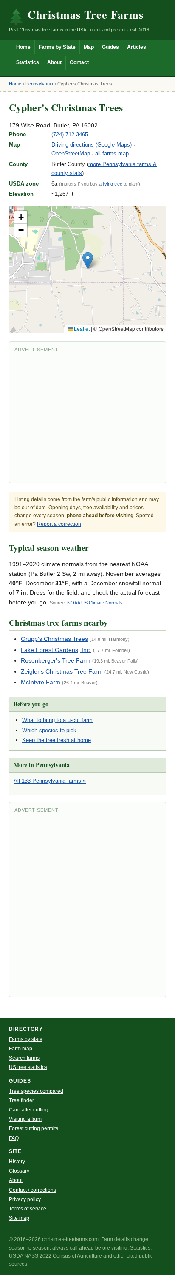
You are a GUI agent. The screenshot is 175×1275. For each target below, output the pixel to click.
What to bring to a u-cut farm (57, 720)
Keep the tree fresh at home (56, 740)
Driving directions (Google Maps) (91, 144)
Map (89, 47)
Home (23, 47)
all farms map (112, 153)
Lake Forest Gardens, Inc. (56, 649)
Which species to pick (49, 730)
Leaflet (81, 328)
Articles (136, 47)
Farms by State (57, 47)
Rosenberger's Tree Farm (55, 660)
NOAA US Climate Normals (95, 602)
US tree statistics (28, 1067)
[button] (87, 260)
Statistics (27, 62)
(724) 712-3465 (69, 134)
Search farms (24, 1058)
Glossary (19, 1171)
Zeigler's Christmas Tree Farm (62, 671)
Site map (19, 1218)
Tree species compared (36, 1091)
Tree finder (21, 1100)
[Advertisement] (87, 417)
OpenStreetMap (70, 153)
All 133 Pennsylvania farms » (50, 781)
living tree (112, 183)
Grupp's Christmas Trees (54, 638)
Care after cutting (28, 1110)
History (17, 1162)
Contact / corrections (32, 1190)
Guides (110, 47)
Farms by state (25, 1039)
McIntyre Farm (40, 682)
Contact (79, 62)
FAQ (14, 1138)
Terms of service (27, 1209)
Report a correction (59, 524)
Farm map (20, 1049)
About (54, 62)
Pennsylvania (39, 83)
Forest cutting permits (33, 1128)
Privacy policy (25, 1199)
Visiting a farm (25, 1119)
